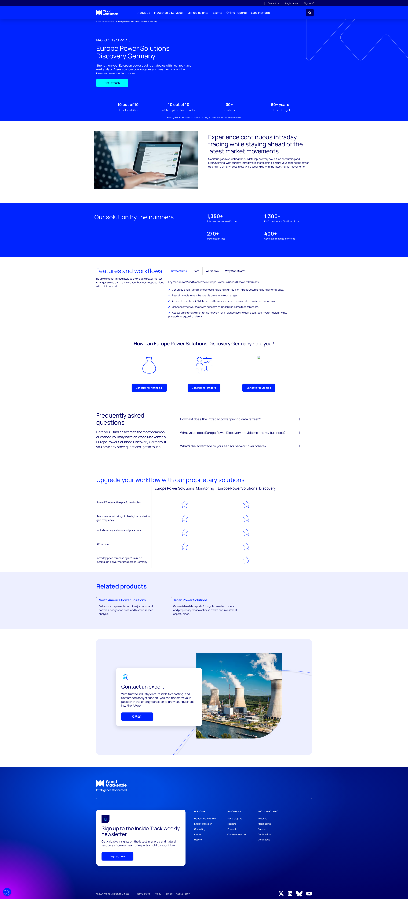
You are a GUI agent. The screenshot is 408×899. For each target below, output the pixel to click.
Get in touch (112, 83)
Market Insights (197, 13)
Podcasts (232, 829)
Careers (262, 829)
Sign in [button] (309, 3)
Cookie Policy (183, 893)
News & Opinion (235, 818)
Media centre (264, 823)
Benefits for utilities (259, 388)
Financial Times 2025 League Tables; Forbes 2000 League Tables (213, 117)
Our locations (264, 834)
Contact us (273, 3)
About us (262, 818)
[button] (310, 12)
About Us (144, 13)
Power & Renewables (105, 21)
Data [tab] (196, 271)
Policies (168, 893)
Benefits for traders (204, 388)
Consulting (199, 829)
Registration (291, 3)
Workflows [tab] (212, 271)
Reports (198, 839)
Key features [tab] (179, 271)
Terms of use (143, 893)
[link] (204, 786)
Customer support (236, 834)
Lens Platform (260, 13)
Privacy (157, 893)
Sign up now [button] (117, 856)
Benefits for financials (149, 388)
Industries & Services (168, 13)
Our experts (264, 839)
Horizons (231, 823)
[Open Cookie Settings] (7, 892)
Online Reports (236, 13)
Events (217, 13)
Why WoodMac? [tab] (235, 271)
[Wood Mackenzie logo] (107, 12)
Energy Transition (203, 823)
